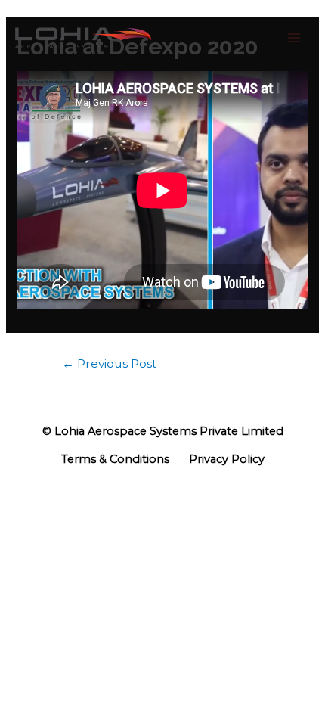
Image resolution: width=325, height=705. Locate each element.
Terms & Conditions (115, 459)
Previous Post (109, 363)
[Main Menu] (294, 38)
